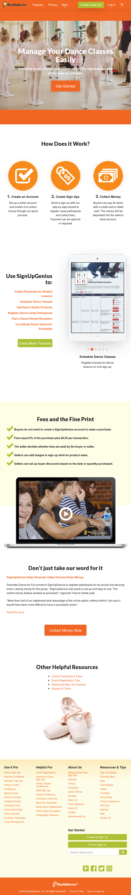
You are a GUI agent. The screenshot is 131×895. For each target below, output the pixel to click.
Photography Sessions (47, 815)
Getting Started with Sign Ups (78, 774)
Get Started (65, 86)
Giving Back (106, 797)
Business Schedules (14, 776)
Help (102, 813)
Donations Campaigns (15, 817)
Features (37, 5)
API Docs (105, 805)
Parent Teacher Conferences (43, 785)
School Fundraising (45, 794)
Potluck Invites (11, 784)
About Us (72, 799)
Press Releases (76, 804)
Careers (72, 812)
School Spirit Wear (13, 809)
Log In (111, 5)
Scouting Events (12, 805)
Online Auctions (12, 813)
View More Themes (35, 343)
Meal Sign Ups (43, 790)
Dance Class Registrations (49, 806)
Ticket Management (14, 821)
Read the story (15, 612)
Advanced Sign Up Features (69, 684)
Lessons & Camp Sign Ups (44, 778)
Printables (105, 793)
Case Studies (106, 784)
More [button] (65, 5)
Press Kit (72, 808)
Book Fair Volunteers (46, 802)
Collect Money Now (65, 630)
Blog (102, 780)
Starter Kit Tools (61, 688)
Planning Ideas (107, 776)
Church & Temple (12, 797)
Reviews (72, 795)
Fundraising (10, 789)
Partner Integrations (110, 801)
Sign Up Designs (108, 772)
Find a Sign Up (97, 845)
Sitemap (104, 809)
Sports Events (11, 793)
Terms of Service (95, 891)
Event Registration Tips (66, 680)
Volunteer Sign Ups (13, 780)
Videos (103, 789)
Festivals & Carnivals (46, 798)
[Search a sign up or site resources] (122, 4)
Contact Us (105, 817)
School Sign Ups (12, 772)
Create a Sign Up (91, 5)
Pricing (52, 5)
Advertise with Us (76, 816)
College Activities (12, 801)
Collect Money (75, 791)
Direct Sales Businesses (48, 810)
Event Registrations (46, 772)
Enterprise (73, 787)
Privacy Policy (77, 891)
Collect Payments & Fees (67, 676)
